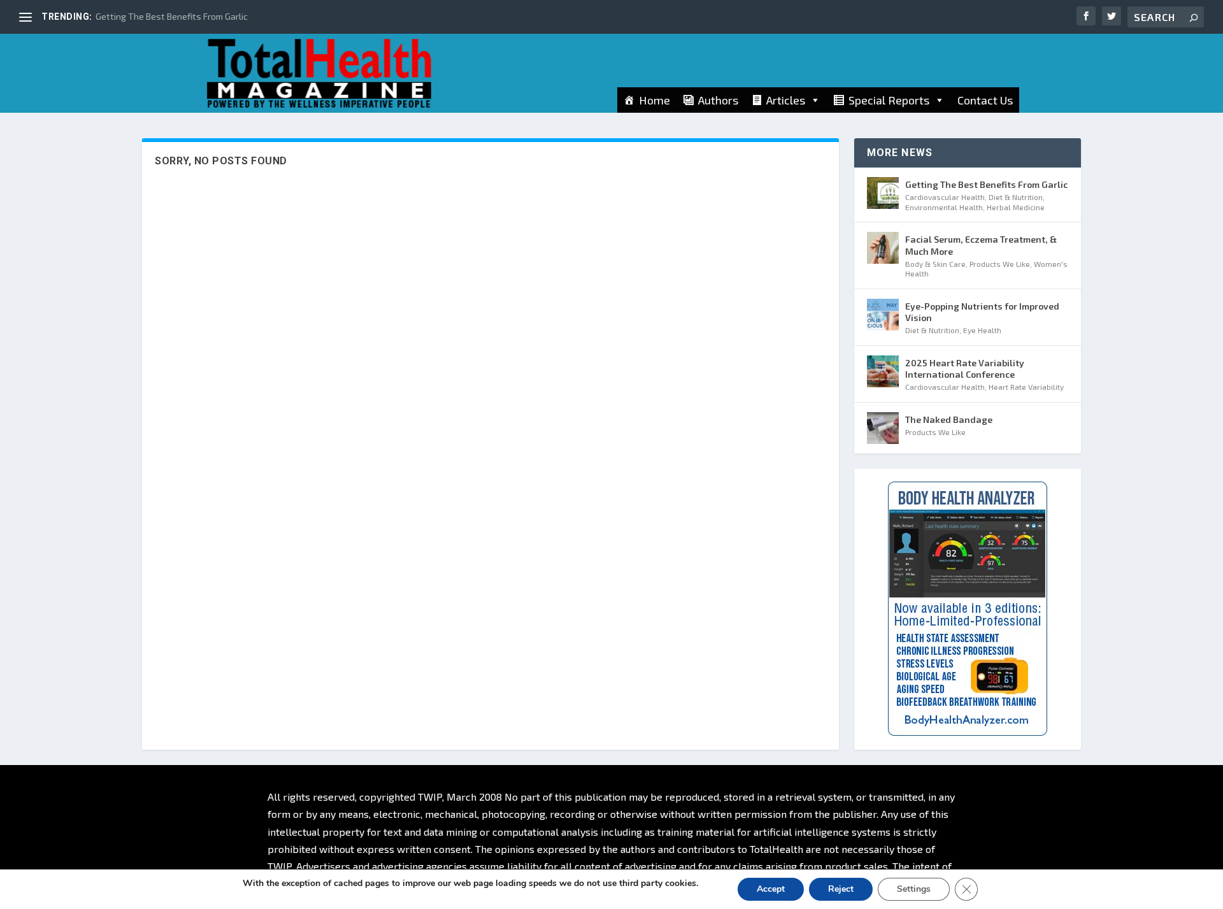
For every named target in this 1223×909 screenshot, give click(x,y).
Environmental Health (944, 207)
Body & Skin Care (935, 263)
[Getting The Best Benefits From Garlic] (883, 193)
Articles (785, 100)
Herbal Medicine (1016, 207)
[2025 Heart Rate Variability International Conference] (883, 371)
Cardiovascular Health (945, 196)
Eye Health (982, 330)
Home (654, 100)
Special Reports (888, 100)
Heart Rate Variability (1026, 386)
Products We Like (999, 263)
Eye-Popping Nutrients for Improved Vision (982, 312)
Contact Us (985, 100)
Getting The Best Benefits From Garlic (172, 16)
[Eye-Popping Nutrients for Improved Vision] (883, 315)
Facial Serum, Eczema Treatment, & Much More (981, 245)
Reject (841, 889)
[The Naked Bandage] (883, 428)
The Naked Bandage (948, 419)
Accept (771, 889)
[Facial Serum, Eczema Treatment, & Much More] (883, 248)
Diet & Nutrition (1016, 196)
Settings (914, 889)
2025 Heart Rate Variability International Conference (964, 368)
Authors (718, 100)
